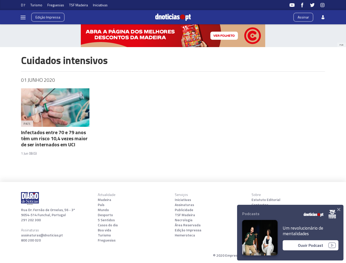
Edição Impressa (188, 230)
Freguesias (55, 5)
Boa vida (104, 230)
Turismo (36, 5)
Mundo (103, 209)
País (101, 204)
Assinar (303, 17)
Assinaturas (184, 204)
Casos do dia (108, 225)
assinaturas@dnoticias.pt (42, 235)
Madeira (104, 199)
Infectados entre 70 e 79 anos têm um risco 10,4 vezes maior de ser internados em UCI (54, 138)
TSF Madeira (78, 5)
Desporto (105, 214)
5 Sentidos (106, 219)
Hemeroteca (185, 235)
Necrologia (184, 219)
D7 (23, 5)
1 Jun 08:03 (29, 153)
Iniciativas (100, 5)
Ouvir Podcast (310, 245)
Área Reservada (188, 225)
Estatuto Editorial (266, 199)
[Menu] (23, 17)
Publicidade (184, 209)
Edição (47, 17)
